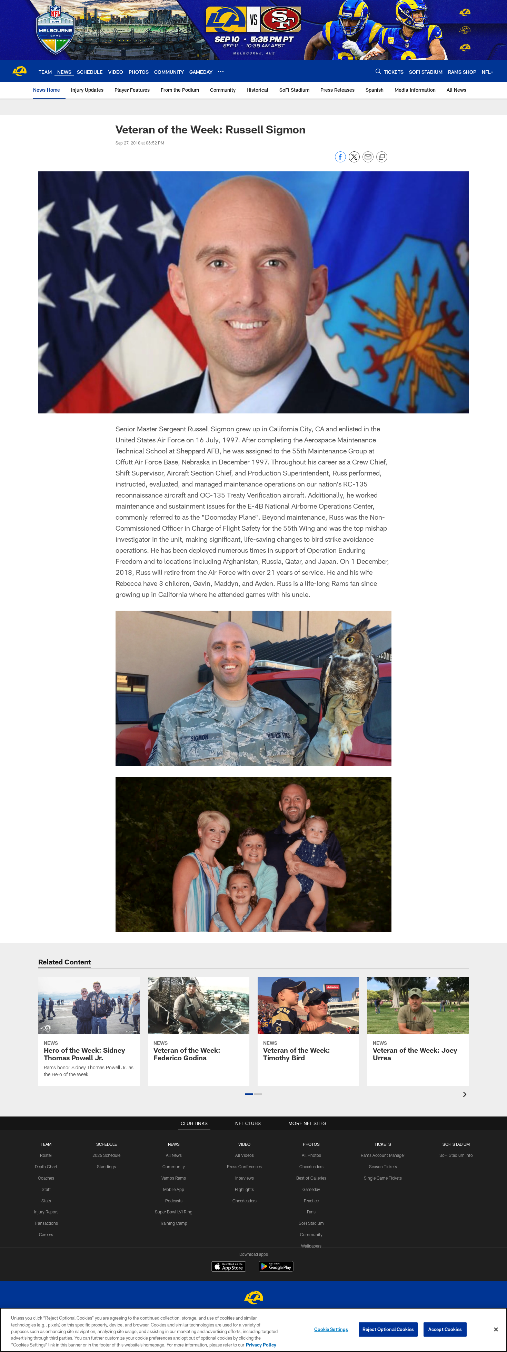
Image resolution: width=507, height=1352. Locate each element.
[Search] (378, 71)
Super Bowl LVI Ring (173, 1211)
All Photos (311, 1155)
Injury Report (46, 1211)
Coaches (46, 1177)
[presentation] (466, 1095)
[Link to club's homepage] (19, 71)
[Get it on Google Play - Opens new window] (276, 1269)
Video (244, 1144)
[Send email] (368, 160)
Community (173, 1166)
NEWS (174, 1144)
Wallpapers (311, 1245)
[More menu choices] (220, 71)
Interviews (244, 1177)
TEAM (46, 1144)
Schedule (106, 1144)
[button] (249, 1094)
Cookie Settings (331, 1329)
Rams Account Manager (383, 1155)
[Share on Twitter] (354, 160)
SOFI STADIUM (456, 1144)
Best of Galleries (311, 1177)
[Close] (496, 1329)
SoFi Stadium (311, 1223)
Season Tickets (383, 1166)
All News (174, 1155)
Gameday (311, 1189)
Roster (46, 1155)
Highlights (244, 1189)
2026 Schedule (106, 1155)
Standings (106, 1166)
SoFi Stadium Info (456, 1155)
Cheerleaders (244, 1200)
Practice (311, 1200)
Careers (46, 1234)
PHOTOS (311, 1144)
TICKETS (383, 1144)
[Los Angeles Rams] (253, 1298)
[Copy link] (381, 157)
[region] (253, 1330)
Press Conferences (244, 1166)
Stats (46, 1200)
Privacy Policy (261, 1345)
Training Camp (173, 1223)
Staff (46, 1189)
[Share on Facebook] (340, 160)
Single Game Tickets (383, 1177)
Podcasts (173, 1200)
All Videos (244, 1155)
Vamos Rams (173, 1177)
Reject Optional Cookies (388, 1329)
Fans (311, 1211)
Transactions (46, 1223)
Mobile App (173, 1189)
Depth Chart (46, 1166)
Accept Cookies (445, 1329)
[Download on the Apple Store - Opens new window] (228, 1267)
